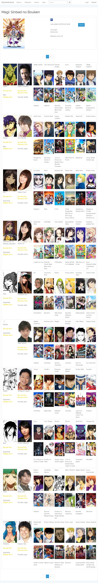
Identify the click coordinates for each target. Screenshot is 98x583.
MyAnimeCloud (7, 2)
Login (87, 2)
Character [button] (27, 2)
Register (94, 2)
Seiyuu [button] (19, 2)
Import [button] (81, 25)
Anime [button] (36, 2)
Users (44, 2)
